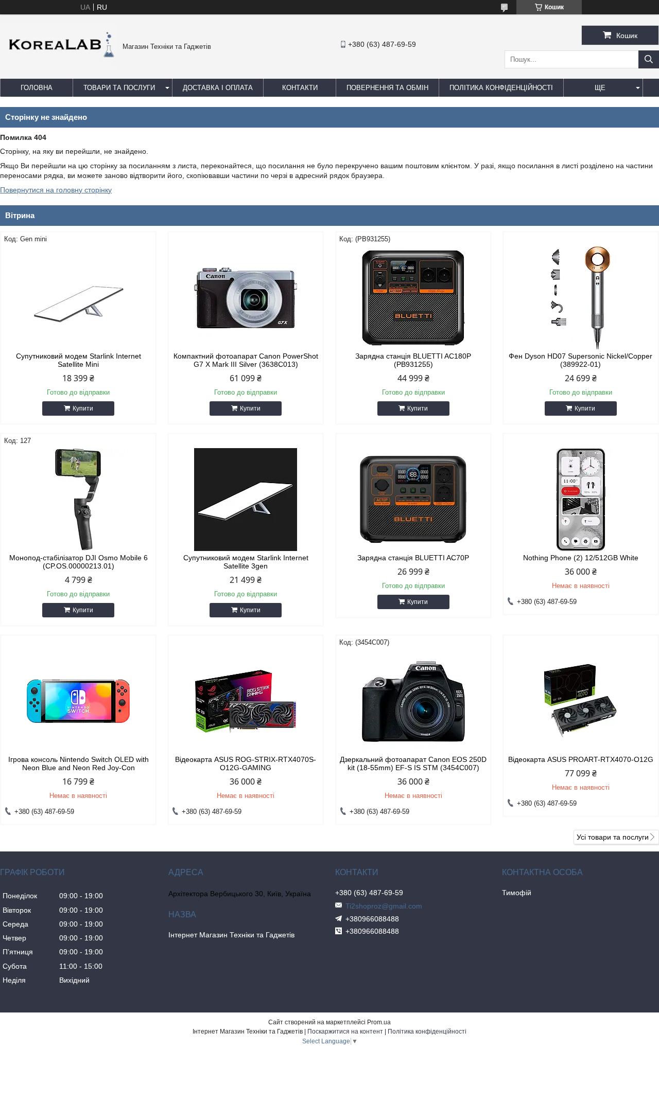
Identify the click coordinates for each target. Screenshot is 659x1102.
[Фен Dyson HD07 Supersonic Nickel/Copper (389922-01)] (581, 297)
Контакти (300, 88)
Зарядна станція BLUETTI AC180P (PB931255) (413, 360)
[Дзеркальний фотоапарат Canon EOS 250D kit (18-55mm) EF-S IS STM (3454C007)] (413, 701)
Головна (37, 88)
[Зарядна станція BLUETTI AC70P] (413, 499)
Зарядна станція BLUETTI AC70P (413, 558)
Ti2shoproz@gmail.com (383, 906)
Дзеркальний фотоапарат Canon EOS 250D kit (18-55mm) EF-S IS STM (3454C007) (413, 763)
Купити (83, 408)
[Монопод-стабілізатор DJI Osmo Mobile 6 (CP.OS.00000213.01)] (78, 499)
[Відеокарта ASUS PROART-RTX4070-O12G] (581, 701)
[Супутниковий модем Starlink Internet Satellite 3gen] (245, 499)
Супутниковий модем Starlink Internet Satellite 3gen (245, 562)
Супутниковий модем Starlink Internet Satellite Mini (78, 360)
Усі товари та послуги (613, 837)
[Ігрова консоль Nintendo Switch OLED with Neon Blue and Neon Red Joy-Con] (78, 701)
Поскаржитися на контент (345, 1031)
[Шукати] (648, 59)
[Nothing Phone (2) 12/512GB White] (581, 499)
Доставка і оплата (218, 88)
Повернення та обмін (387, 88)
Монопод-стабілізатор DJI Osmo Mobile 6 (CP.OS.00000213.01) (78, 562)
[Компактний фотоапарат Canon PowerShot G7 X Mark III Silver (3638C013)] (245, 297)
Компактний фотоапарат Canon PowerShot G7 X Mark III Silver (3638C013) (246, 360)
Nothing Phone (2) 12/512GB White (580, 558)
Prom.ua (379, 1022)
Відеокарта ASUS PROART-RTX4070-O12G (580, 759)
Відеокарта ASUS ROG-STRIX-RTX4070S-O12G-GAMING (245, 763)
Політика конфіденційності (501, 88)
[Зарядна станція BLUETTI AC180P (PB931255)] (413, 297)
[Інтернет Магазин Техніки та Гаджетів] (58, 67)
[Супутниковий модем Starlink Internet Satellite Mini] (78, 297)
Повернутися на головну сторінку (56, 190)
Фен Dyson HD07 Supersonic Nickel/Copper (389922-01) (580, 360)
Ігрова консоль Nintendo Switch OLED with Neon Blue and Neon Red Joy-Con (78, 763)
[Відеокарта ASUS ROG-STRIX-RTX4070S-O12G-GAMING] (245, 701)
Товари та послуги (119, 88)
